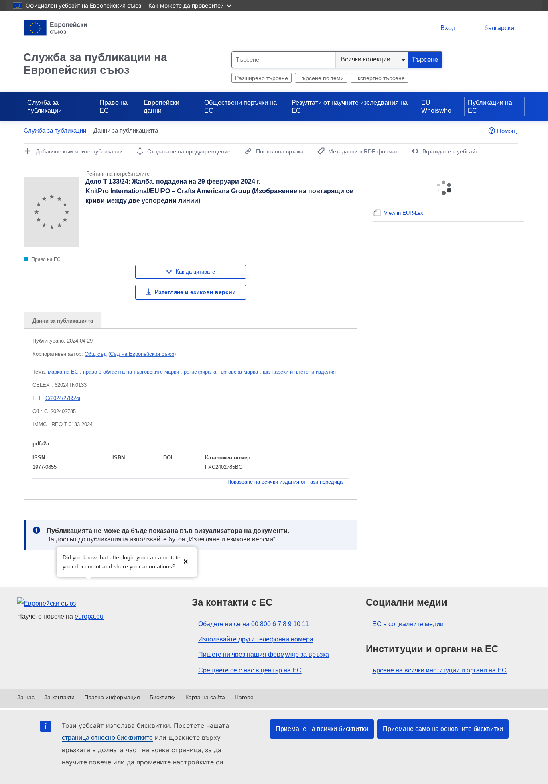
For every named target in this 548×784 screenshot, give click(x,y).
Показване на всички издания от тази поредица (285, 482)
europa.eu (89, 616)
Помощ (507, 130)
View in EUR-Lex (403, 213)
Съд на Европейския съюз (142, 354)
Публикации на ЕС (490, 106)
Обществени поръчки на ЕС (240, 106)
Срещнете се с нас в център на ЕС (250, 670)
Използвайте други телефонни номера (255, 639)
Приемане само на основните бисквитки (443, 728)
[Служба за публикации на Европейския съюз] (55, 28)
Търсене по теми (321, 78)
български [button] (499, 27)
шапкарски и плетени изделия (299, 372)
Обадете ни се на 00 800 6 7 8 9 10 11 (253, 624)
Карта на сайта (205, 697)
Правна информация (112, 697)
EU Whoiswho (436, 106)
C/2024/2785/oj (62, 398)
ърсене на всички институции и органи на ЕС (439, 670)
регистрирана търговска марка (222, 372)
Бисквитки (163, 697)
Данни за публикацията (62, 321)
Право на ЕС (113, 106)
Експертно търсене (379, 78)
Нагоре (244, 697)
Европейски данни (161, 106)
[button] (186, 561)
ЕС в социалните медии (408, 624)
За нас (26, 697)
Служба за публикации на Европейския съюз (95, 63)
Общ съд (96, 354)
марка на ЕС (64, 372)
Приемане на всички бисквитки (322, 728)
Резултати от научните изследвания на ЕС (350, 106)
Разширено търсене (261, 78)
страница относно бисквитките (107, 737)
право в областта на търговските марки (132, 372)
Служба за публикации (44, 106)
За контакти (59, 697)
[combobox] (283, 60)
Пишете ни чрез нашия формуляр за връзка (263, 654)
